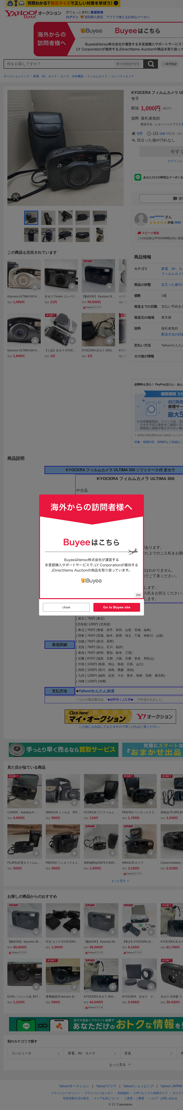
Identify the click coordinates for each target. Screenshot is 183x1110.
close (66, 607)
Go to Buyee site (116, 607)
